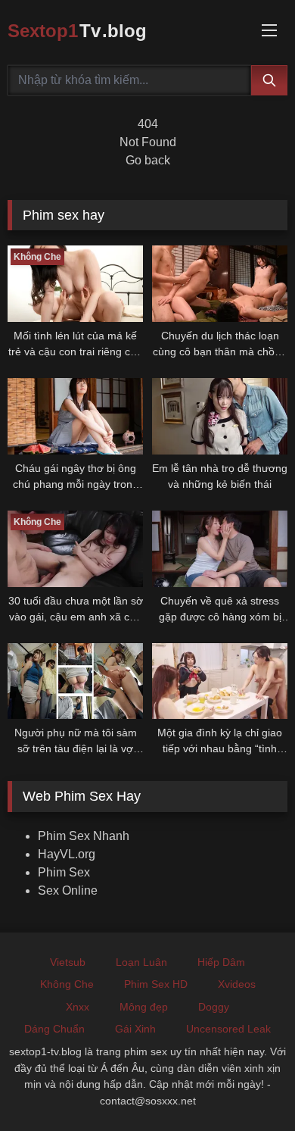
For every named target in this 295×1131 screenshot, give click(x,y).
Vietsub (67, 962)
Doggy (213, 1007)
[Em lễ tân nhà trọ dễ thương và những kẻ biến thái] (219, 416)
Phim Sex (64, 872)
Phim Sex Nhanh (83, 836)
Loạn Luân (141, 962)
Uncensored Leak (228, 1029)
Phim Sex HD (156, 984)
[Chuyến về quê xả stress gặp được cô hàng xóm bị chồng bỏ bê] (219, 549)
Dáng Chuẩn (54, 1029)
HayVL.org (66, 854)
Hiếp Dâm (221, 962)
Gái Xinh (135, 1029)
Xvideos (237, 984)
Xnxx (77, 1007)
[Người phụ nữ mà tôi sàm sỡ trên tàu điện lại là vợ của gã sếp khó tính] (75, 681)
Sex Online (68, 890)
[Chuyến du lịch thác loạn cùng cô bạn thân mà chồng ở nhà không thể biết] (219, 283)
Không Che (67, 984)
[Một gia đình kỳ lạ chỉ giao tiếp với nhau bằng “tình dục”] (219, 681)
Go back (148, 160)
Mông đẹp (144, 1007)
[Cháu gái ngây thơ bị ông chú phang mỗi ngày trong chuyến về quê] (75, 416)
